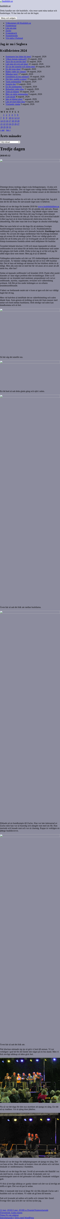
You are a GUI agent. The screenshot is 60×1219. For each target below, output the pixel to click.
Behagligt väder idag (15, 89)
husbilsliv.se (5, 6)
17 (10, 121)
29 (4, 127)
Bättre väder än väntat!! (16, 71)
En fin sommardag (14, 86)
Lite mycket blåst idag (15, 101)
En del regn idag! (13, 69)
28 (1, 127)
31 (10, 127)
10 (10, 118)
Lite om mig (11, 28)
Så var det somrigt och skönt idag (20, 66)
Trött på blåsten (12, 91)
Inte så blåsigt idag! (14, 99)
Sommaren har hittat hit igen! (18, 56)
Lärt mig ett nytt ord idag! (17, 64)
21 (1, 124)
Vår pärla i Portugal (14, 38)
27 (18, 124)
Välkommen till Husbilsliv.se (18, 23)
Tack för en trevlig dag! (16, 61)
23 (7, 124)
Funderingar (11, 25)
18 (13, 121)
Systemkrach (11, 33)
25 (13, 124)
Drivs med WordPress (24, 1217)
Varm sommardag (13, 81)
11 (13, 118)
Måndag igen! (12, 74)
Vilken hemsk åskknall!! (16, 59)
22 (4, 124)
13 (18, 118)
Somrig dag (11, 84)
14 (1, 121)
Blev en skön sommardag (17, 94)
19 (15, 121)
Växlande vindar (13, 104)
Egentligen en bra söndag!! (17, 76)
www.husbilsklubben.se (48, 206)
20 (18, 121)
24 (10, 124)
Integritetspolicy (7, 1217)
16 (7, 121)
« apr (2, 130)
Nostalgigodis (12, 35)
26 (15, 124)
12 (15, 118)
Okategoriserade (41, 1210)
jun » (8, 130)
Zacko (8, 30)
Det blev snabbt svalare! (16, 79)
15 (4, 121)
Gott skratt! (10, 96)
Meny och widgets (8, 18)
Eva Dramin (28, 1210)
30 (7, 127)
